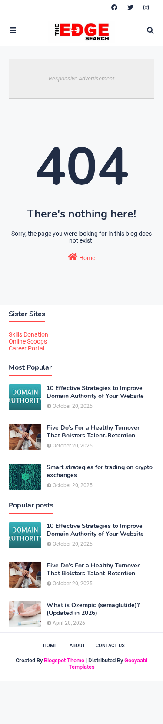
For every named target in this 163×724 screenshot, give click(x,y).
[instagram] (146, 7)
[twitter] (130, 7)
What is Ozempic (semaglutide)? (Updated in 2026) (93, 609)
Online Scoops (28, 341)
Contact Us (110, 645)
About (77, 645)
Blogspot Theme (64, 660)
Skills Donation (28, 334)
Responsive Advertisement (81, 78)
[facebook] (114, 7)
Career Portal (26, 348)
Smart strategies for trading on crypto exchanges (100, 471)
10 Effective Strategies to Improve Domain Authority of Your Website (95, 392)
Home (86, 257)
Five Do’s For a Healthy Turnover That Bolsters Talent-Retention (93, 432)
